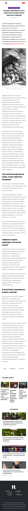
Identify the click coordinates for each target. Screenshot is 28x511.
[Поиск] (19, 2)
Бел (23, 3)
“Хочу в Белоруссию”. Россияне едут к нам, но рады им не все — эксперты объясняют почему (14, 455)
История (21, 368)
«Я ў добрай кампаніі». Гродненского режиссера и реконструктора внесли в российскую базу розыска (13, 423)
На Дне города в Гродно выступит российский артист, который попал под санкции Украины (13, 472)
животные (12, 368)
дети (5, 368)
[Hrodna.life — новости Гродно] (6, 3)
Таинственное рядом (14, 8)
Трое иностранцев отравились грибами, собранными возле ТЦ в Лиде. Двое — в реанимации (13, 439)
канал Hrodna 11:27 (18, 44)
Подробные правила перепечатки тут (15, 508)
